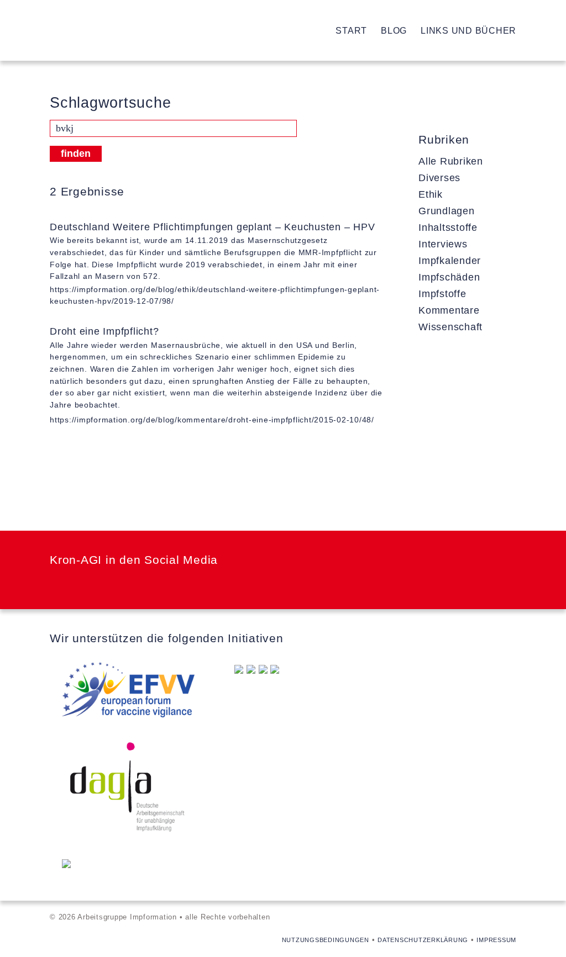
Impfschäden (449, 277)
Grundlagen (446, 210)
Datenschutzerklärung (423, 940)
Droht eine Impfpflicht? (104, 331)
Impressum (496, 940)
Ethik (430, 194)
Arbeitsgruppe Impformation (91, 30)
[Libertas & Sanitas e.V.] (238, 670)
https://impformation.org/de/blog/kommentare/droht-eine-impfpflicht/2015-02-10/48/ (212, 419)
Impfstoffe (442, 293)
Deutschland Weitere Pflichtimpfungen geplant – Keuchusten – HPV (212, 226)
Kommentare (449, 310)
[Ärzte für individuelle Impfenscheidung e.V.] (251, 670)
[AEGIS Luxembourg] (274, 670)
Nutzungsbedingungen (325, 940)
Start (351, 30)
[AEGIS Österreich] (263, 670)
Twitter (83, 583)
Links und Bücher (468, 30)
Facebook (54, 583)
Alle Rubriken (450, 161)
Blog (394, 30)
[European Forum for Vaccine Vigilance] (128, 692)
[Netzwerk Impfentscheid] (66, 864)
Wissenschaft (450, 326)
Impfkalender (449, 260)
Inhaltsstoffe (448, 227)
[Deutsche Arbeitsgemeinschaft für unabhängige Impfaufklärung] (128, 789)
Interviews (443, 244)
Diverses (439, 177)
